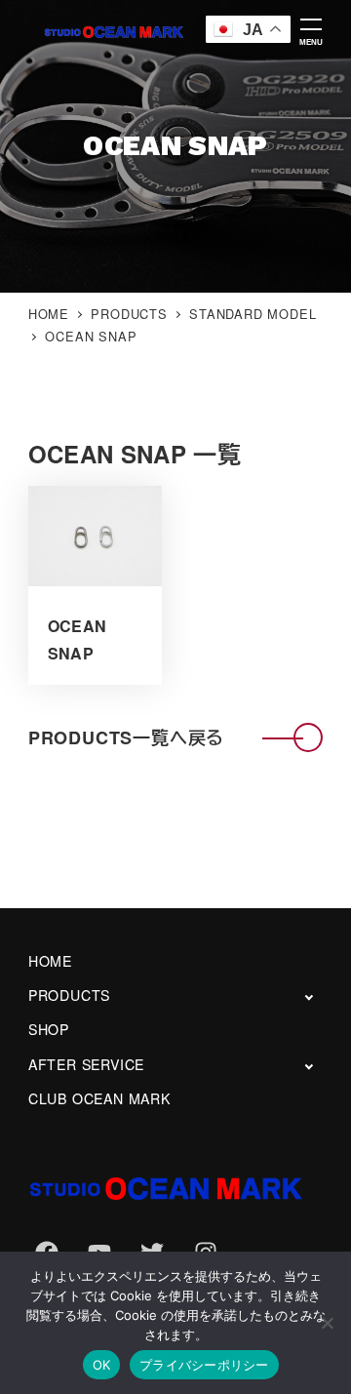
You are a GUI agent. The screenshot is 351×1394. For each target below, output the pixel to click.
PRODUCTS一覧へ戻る (126, 737)
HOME (50, 961)
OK (102, 1365)
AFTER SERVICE (86, 1064)
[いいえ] (326, 1323)
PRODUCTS (69, 995)
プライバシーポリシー (204, 1365)
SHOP (48, 1029)
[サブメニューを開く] (308, 996)
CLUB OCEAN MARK (99, 1098)
